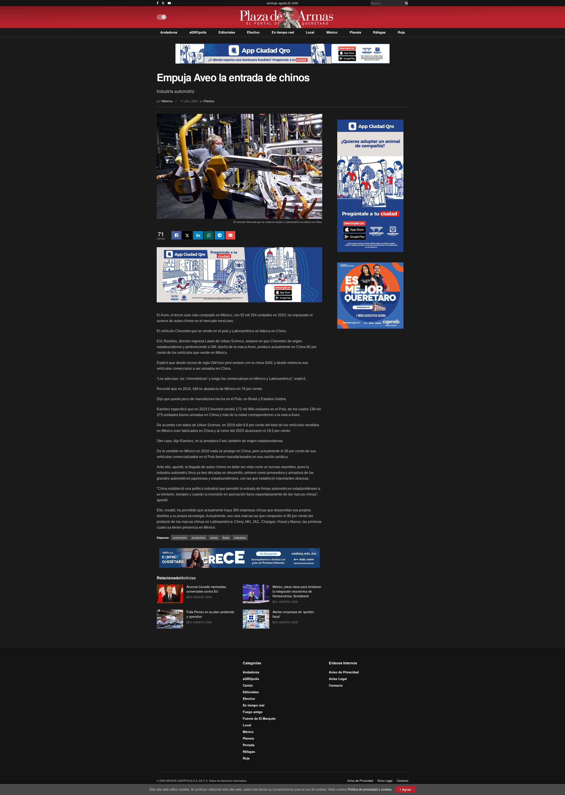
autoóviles (198, 537)
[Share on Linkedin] (198, 235)
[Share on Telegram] (219, 235)
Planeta (355, 32)
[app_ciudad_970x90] (282, 53)
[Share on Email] (230, 235)
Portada (248, 745)
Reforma (167, 101)
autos (214, 537)
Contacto (336, 685)
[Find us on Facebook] (157, 3)
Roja (401, 32)
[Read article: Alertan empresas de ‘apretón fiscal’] (256, 619)
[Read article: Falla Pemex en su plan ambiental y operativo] (170, 619)
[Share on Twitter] (187, 235)
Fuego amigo (253, 712)
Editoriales (226, 32)
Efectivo (253, 32)
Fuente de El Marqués (259, 718)
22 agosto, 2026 (200, 597)
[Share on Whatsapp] (209, 235)
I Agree (405, 789)
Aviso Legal (338, 678)
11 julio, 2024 (189, 101)
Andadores (168, 32)
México (331, 32)
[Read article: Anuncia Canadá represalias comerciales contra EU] (170, 593)
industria (240, 537)
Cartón (248, 685)
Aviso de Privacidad (344, 672)
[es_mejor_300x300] (370, 295)
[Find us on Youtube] (169, 3)
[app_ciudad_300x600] (370, 185)
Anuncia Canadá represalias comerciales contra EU (206, 588)
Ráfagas (379, 32)
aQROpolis (197, 32)
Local (310, 32)
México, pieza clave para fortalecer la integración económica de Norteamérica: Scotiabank (297, 591)
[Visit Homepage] (287, 17)
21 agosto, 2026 (286, 601)
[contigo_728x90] (239, 557)
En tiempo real (283, 32)
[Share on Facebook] (176, 235)
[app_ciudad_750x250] (239, 274)
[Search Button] (406, 3)
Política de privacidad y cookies (370, 789)
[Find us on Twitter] (163, 3)
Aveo (226, 537)
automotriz (180, 537)
